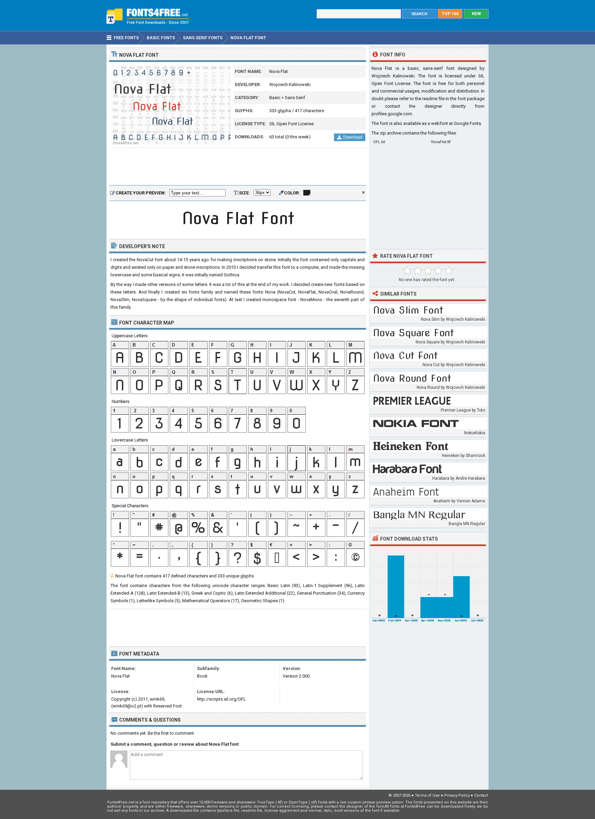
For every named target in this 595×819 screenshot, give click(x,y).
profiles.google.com (392, 113)
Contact (481, 795)
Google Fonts (467, 123)
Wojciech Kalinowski (290, 84)
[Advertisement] (237, 166)
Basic (274, 97)
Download (352, 137)
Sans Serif (295, 97)
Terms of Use (427, 795)
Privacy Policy (457, 795)
